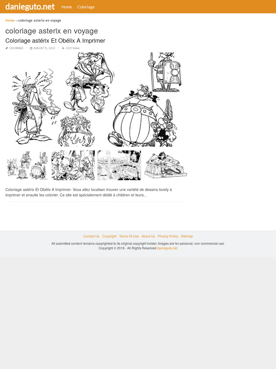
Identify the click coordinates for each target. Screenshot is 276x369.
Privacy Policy (168, 236)
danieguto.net (30, 6)
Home (66, 6)
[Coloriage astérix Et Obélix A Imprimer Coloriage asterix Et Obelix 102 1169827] (27, 167)
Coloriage (86, 6)
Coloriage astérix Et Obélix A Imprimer (55, 40)
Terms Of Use (129, 236)
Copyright (109, 236)
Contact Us (91, 236)
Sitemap (187, 236)
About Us (148, 236)
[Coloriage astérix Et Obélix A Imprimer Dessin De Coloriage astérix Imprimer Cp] (73, 167)
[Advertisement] (232, 99)
